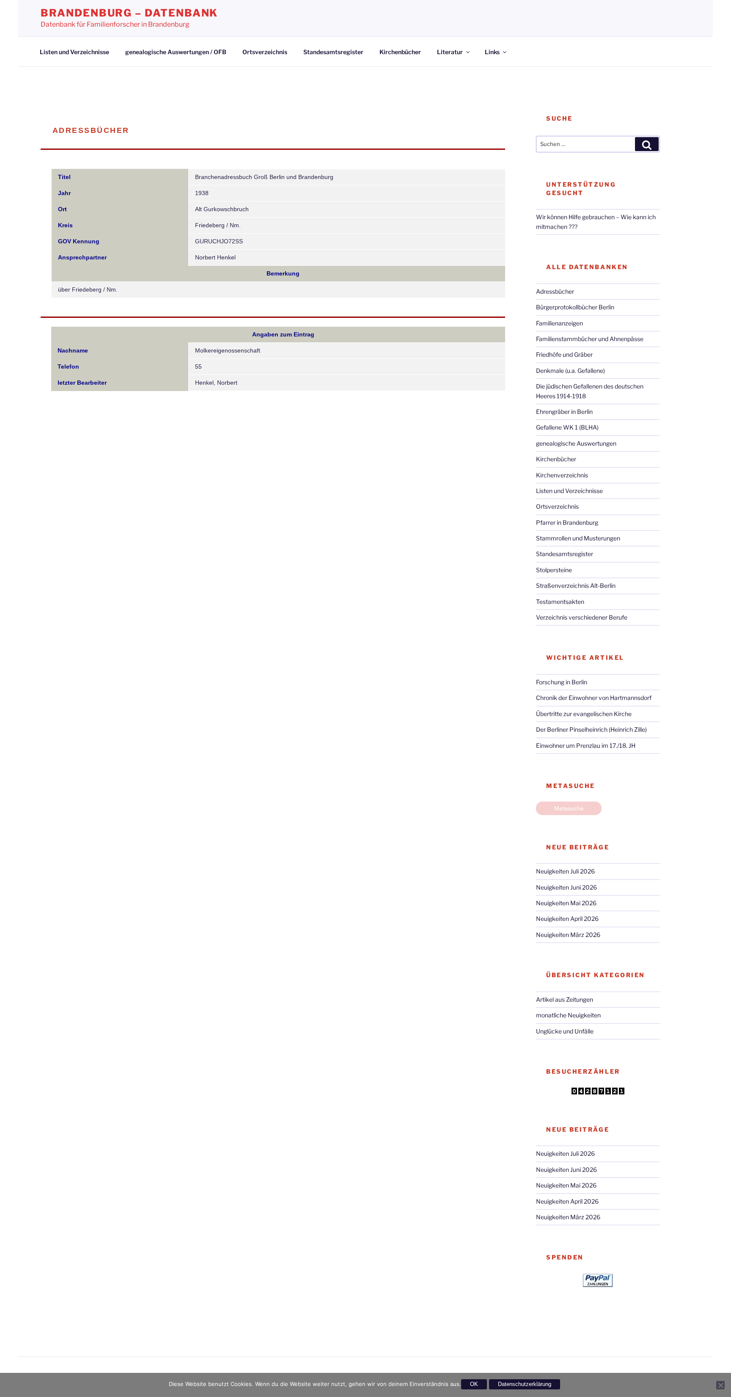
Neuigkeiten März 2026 (568, 934)
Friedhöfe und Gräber (564, 354)
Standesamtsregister (333, 51)
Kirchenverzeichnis (562, 475)
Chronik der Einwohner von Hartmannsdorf (593, 697)
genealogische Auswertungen (576, 443)
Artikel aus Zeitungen (564, 999)
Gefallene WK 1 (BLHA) (567, 427)
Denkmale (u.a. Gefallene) (570, 370)
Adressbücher (555, 291)
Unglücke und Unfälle (565, 1031)
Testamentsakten (560, 601)
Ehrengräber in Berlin (564, 411)
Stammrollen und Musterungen (578, 538)
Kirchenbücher (400, 51)
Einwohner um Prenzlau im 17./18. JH (585, 745)
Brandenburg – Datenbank (129, 13)
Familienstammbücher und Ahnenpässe (589, 338)
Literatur (450, 51)
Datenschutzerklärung (524, 1384)
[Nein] (720, 1385)
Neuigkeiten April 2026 (567, 918)
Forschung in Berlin (561, 682)
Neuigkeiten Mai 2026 (566, 903)
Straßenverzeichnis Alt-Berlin (576, 585)
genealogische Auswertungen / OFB (175, 51)
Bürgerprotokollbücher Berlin (575, 307)
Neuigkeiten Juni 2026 (566, 887)
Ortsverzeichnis (264, 51)
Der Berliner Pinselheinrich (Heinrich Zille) (591, 729)
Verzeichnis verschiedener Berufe (581, 617)
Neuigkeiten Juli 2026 (565, 871)
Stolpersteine (554, 569)
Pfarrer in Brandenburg (567, 522)
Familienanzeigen (559, 323)
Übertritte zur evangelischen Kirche (584, 713)
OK (474, 1384)
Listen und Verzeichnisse (74, 51)
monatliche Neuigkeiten (568, 1015)
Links (492, 51)
